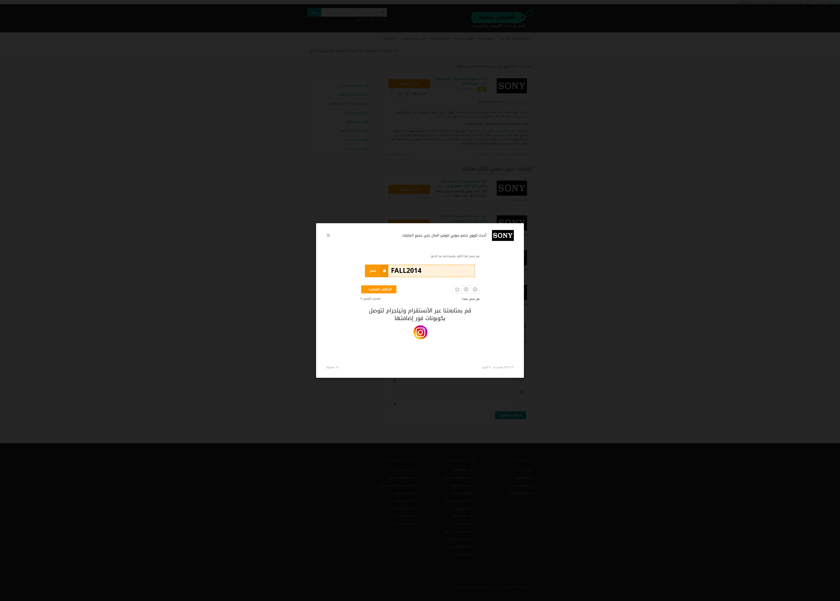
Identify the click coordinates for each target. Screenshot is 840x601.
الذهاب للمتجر (381, 289)
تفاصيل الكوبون (372, 298)
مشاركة (331, 367)
